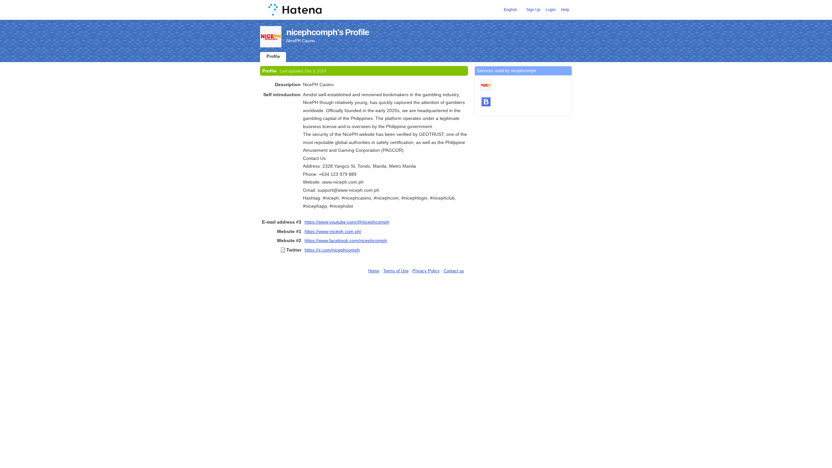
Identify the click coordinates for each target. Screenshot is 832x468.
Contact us (454, 270)
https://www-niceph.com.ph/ (333, 231)
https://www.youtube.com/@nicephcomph (347, 222)
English (510, 9)
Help (565, 9)
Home (373, 270)
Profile (273, 56)
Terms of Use (396, 270)
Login (551, 9)
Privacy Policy (426, 270)
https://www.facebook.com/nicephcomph (346, 240)
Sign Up (533, 9)
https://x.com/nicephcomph (332, 250)
